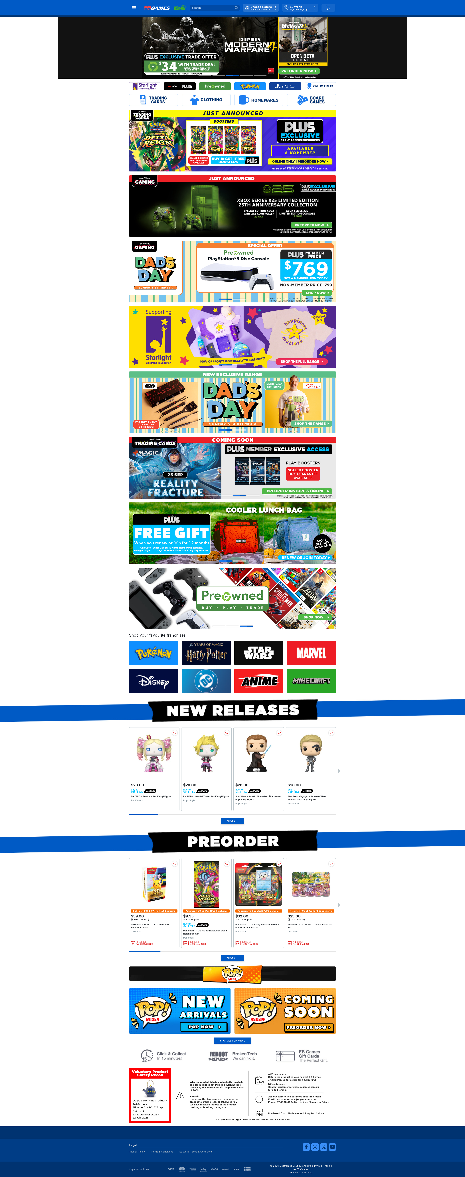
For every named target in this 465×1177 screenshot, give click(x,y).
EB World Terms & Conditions (196, 1151)
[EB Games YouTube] (332, 1147)
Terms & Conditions (162, 1151)
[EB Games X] (323, 1147)
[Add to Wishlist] (174, 733)
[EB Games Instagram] (315, 1147)
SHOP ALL (232, 821)
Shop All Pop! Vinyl (232, 1040)
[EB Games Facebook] (306, 1147)
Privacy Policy (137, 1151)
